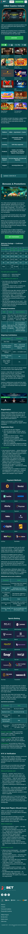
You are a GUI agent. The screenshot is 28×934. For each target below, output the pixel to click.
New (3, 44)
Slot (23, 44)
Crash (16, 44)
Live (10, 44)
